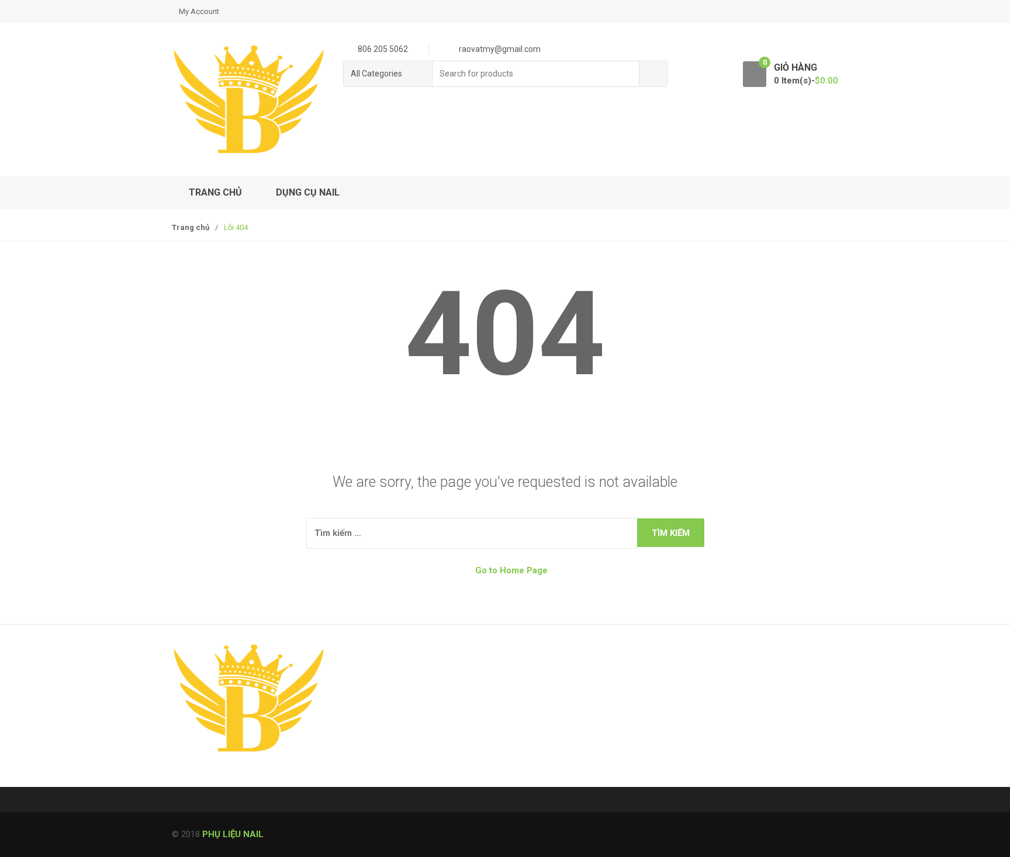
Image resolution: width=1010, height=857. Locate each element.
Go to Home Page (510, 570)
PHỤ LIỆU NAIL (233, 834)
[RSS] (184, 777)
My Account (199, 11)
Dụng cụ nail (308, 192)
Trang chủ (215, 192)
